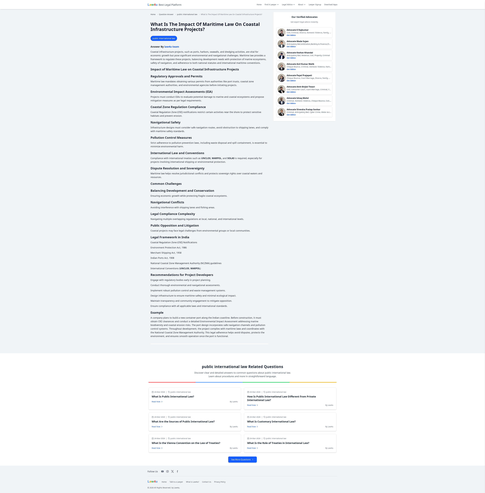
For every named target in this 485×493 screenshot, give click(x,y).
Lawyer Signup (315, 4)
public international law (187, 14)
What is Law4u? (192, 482)
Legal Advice (287, 4)
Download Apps (330, 4)
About (300, 4)
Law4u (176, 487)
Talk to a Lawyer (176, 482)
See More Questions (241, 459)
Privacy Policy (219, 482)
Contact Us (206, 482)
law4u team (171, 46)
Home (259, 4)
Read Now (156, 401)
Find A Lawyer (270, 4)
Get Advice (291, 35)
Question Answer (166, 14)
